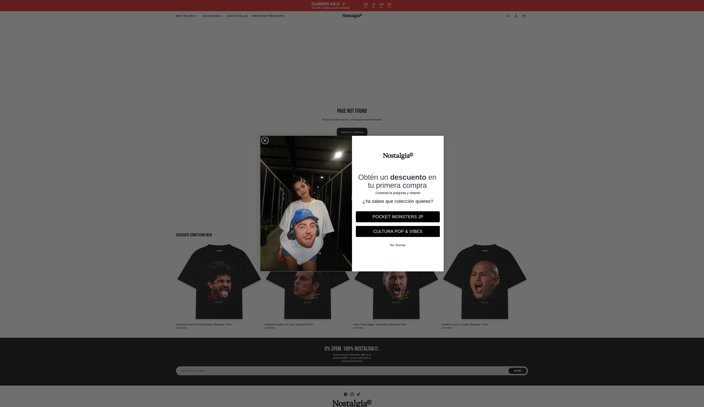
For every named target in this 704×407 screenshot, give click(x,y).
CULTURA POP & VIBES (397, 231)
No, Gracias (398, 244)
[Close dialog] (265, 140)
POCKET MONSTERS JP (398, 216)
